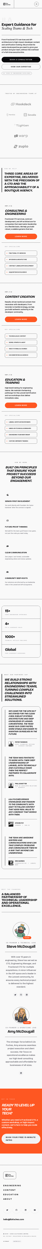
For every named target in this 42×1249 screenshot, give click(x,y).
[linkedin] (26, 995)
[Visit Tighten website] (21, 125)
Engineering (12, 1185)
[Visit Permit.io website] (10, 114)
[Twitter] (7, 1210)
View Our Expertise (21, 67)
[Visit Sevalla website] (30, 114)
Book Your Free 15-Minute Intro (21, 1138)
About (7, 1199)
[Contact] (35, 1210)
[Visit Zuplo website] (21, 146)
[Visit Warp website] (21, 136)
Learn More (21, 236)
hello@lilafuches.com (13, 1219)
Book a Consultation (21, 60)
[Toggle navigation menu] (36, 4)
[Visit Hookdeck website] (21, 104)
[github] (21, 995)
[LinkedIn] (26, 1210)
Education (11, 1194)
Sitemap (6, 1241)
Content (9, 1190)
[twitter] (15, 995)
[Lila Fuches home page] (8, 4)
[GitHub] (16, 1210)
